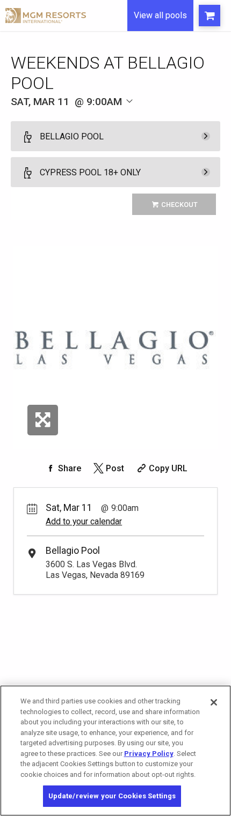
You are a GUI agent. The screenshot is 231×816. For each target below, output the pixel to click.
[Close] (214, 702)
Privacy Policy (149, 754)
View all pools (160, 15)
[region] (115, 750)
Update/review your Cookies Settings (112, 796)
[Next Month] (148, 116)
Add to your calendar (84, 521)
